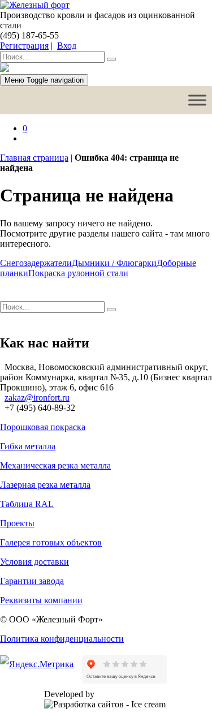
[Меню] (197, 100)
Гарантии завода (32, 581)
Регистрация (24, 45)
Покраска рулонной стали (78, 273)
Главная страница (34, 157)
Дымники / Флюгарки (114, 263)
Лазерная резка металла (45, 484)
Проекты (17, 523)
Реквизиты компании (41, 600)
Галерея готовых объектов (51, 542)
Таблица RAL (27, 504)
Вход (66, 45)
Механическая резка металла (55, 465)
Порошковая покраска (42, 427)
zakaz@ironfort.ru (37, 397)
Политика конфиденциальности (62, 638)
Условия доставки (34, 561)
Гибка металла (27, 446)
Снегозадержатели (36, 263)
